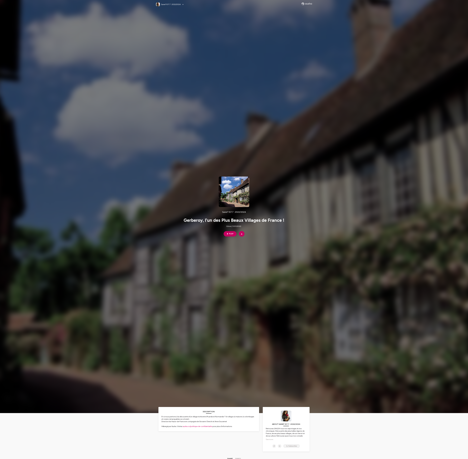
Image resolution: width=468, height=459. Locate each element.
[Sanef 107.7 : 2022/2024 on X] (279, 446)
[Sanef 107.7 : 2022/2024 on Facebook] (274, 446)
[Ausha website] (306, 3)
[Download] (241, 234)
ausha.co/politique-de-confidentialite (197, 426)
